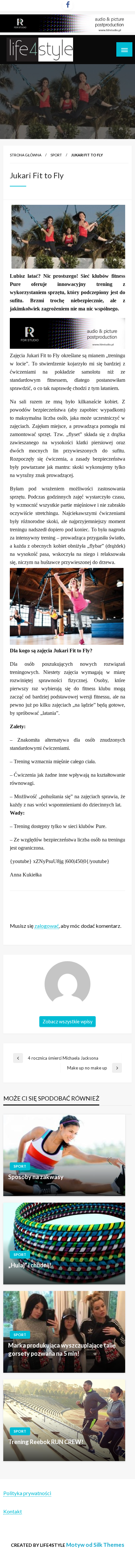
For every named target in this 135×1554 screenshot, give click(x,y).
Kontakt (12, 1511)
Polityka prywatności (27, 1493)
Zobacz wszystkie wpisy (67, 1021)
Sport (56, 155)
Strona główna (25, 155)
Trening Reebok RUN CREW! (45, 1441)
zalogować (46, 926)
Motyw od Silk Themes (95, 1544)
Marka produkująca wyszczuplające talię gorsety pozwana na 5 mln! (62, 1349)
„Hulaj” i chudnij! (29, 1265)
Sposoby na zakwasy (36, 1176)
